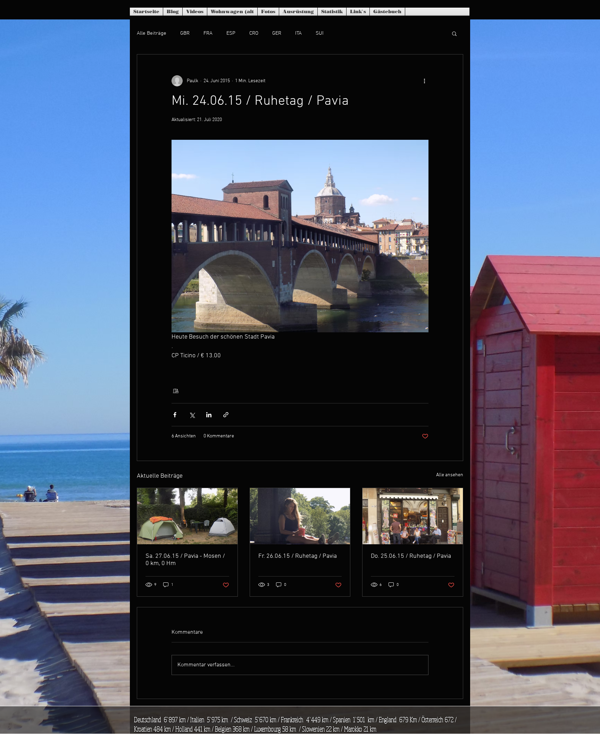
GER (276, 33)
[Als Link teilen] (226, 414)
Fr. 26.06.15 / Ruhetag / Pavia (297, 556)
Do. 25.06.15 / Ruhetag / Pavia (411, 556)
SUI (320, 33)
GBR (185, 33)
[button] (454, 33)
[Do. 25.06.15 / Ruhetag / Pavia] (412, 516)
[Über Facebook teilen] (175, 414)
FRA (207, 33)
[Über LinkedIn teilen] (209, 414)
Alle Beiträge (151, 33)
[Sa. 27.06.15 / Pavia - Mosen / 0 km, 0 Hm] (187, 516)
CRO (253, 33)
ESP (230, 33)
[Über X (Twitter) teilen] (192, 414)
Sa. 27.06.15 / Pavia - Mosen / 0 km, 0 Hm (185, 560)
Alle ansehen (449, 475)
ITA (298, 33)
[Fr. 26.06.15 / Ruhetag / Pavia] (300, 516)
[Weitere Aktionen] (424, 81)
